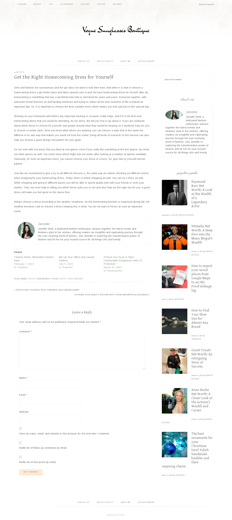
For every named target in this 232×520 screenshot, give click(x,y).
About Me (126, 502)
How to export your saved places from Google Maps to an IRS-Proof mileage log (201, 278)
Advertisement (146, 502)
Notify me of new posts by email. (37, 462)
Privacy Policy (105, 502)
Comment (25, 331)
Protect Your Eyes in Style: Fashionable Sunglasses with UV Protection (123, 260)
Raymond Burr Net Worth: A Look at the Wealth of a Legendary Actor (201, 194)
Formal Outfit (59, 279)
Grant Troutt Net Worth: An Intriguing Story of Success (201, 358)
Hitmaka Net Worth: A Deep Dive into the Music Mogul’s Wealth (202, 234)
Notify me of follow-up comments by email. (43, 447)
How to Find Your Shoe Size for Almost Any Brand (200, 319)
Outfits (20, 72)
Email (23, 394)
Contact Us (83, 502)
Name (23, 377)
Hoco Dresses (75, 279)
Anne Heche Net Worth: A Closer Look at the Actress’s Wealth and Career (201, 400)
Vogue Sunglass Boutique (116, 31)
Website (24, 411)
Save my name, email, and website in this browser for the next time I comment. (64, 433)
